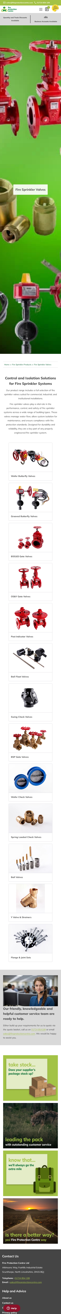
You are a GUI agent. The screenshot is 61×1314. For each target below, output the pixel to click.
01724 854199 (38, 1029)
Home (7, 364)
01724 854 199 (43, 3)
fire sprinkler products (21, 364)
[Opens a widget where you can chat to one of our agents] (11, 1308)
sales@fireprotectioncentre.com (19, 3)
